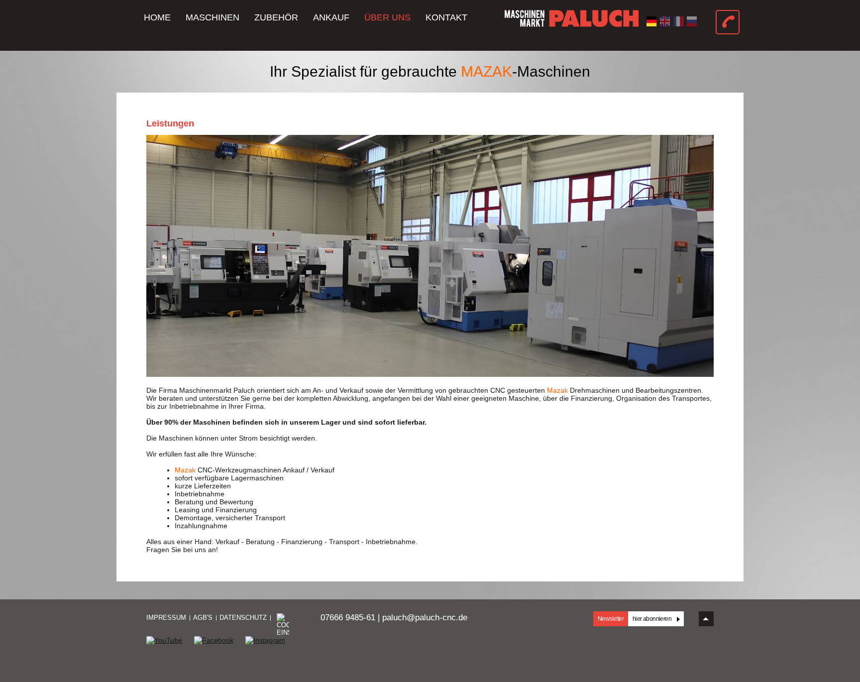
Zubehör (276, 17)
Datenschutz (243, 617)
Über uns (387, 17)
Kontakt (446, 17)
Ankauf (331, 17)
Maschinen (212, 17)
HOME (157, 17)
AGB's (203, 617)
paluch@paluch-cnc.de (424, 617)
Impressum (166, 617)
